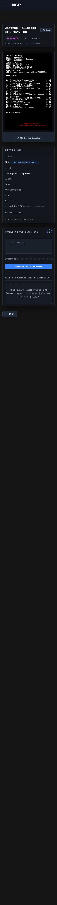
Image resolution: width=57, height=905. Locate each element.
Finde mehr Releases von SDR (24, 162)
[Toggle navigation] (5, 5)
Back (11, 314)
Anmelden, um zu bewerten (28, 266)
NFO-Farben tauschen (30, 138)
